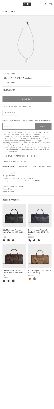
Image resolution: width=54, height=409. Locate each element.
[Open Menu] (3, 4)
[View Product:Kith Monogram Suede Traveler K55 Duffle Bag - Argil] (30, 279)
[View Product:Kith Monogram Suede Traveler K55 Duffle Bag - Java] (34, 279)
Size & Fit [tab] (23, 166)
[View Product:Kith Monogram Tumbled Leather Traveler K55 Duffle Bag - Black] (8, 240)
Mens (13, 12)
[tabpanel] (27, 182)
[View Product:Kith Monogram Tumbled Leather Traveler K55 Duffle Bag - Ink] (4, 240)
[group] (27, 43)
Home (4, 12)
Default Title (10, 112)
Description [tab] (8, 166)
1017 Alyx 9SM (8, 74)
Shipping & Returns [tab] (42, 166)
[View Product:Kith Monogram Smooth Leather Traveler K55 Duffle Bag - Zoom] (13, 240)
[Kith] (27, 4)
